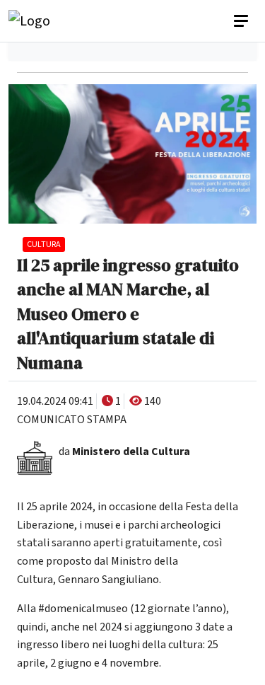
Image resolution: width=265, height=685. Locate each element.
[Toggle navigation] (242, 21)
